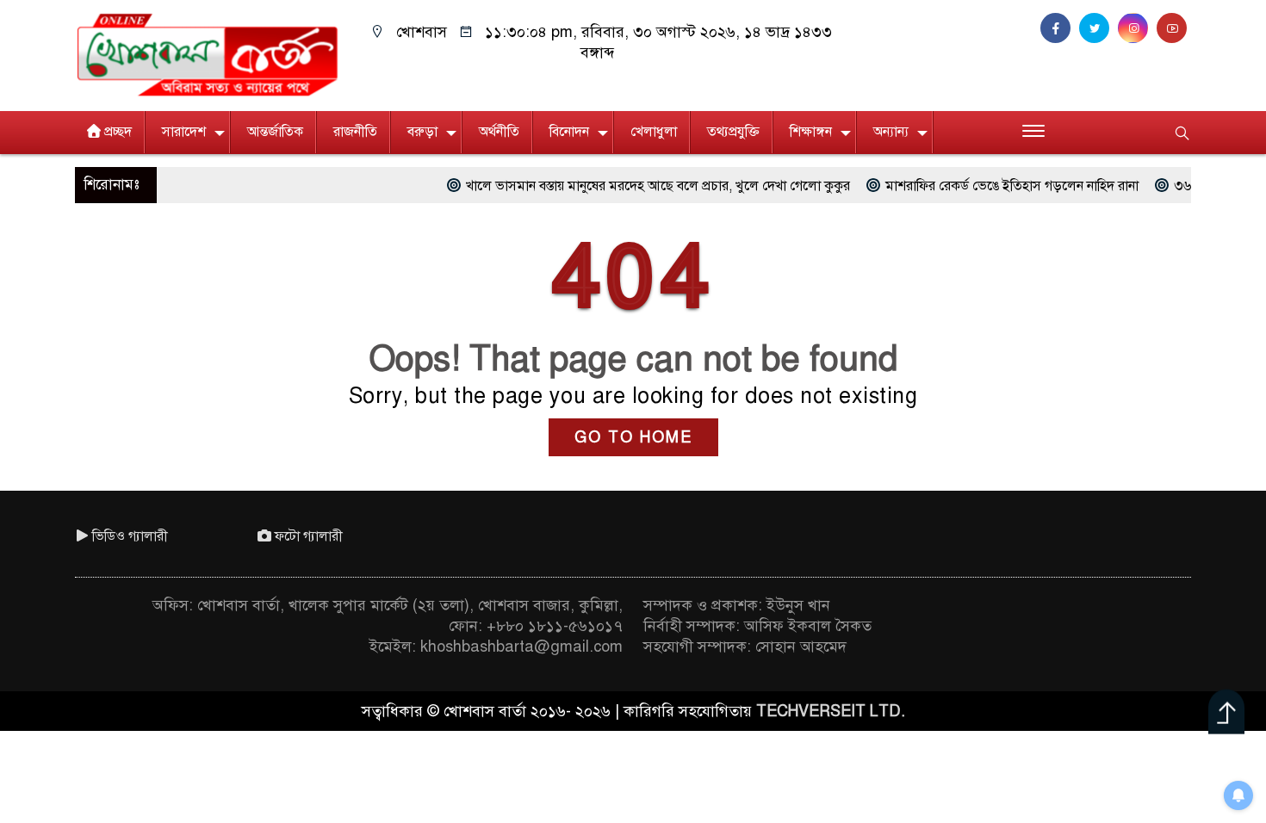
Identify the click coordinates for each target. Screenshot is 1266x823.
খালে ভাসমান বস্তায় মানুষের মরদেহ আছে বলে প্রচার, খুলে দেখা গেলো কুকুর (627, 186)
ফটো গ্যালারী (309, 536)
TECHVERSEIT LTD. (830, 711)
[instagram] (1137, 28)
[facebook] (1059, 28)
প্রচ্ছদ (118, 131)
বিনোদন (569, 131)
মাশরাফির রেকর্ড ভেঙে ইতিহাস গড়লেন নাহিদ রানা (981, 186)
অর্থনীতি (499, 131)
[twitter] (1098, 28)
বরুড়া (422, 131)
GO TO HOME (633, 437)
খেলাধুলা (653, 131)
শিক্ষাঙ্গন (811, 131)
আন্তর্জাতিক (275, 131)
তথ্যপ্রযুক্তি (733, 131)
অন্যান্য (891, 131)
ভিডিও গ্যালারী (130, 536)
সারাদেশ (184, 131)
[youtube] (1174, 28)
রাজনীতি (355, 131)
